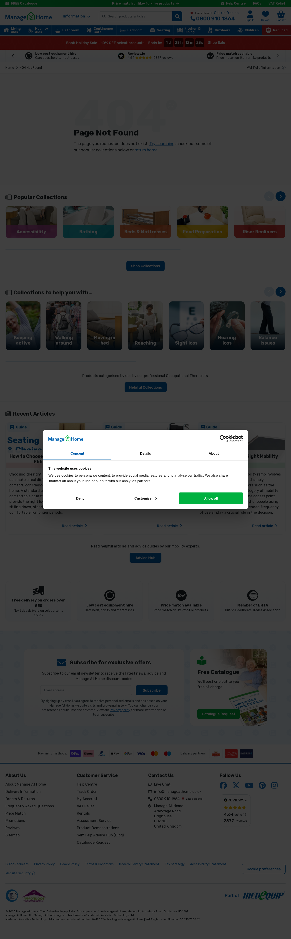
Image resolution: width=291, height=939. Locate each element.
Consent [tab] (77, 453)
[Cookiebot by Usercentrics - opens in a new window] (223, 438)
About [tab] (214, 453)
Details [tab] (145, 453)
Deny (80, 498)
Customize (142, 498)
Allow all (211, 498)
